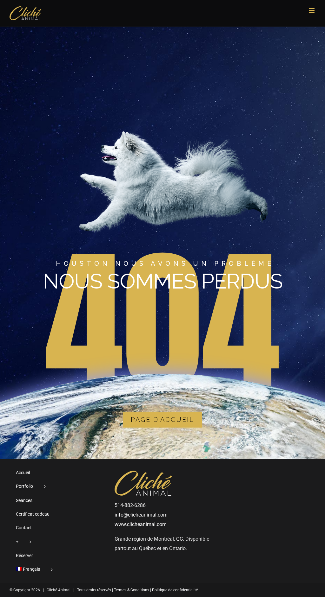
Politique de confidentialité (175, 590)
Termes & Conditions (131, 590)
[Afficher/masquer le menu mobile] (312, 10)
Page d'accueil (162, 419)
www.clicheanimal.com (141, 524)
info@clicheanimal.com (141, 515)
